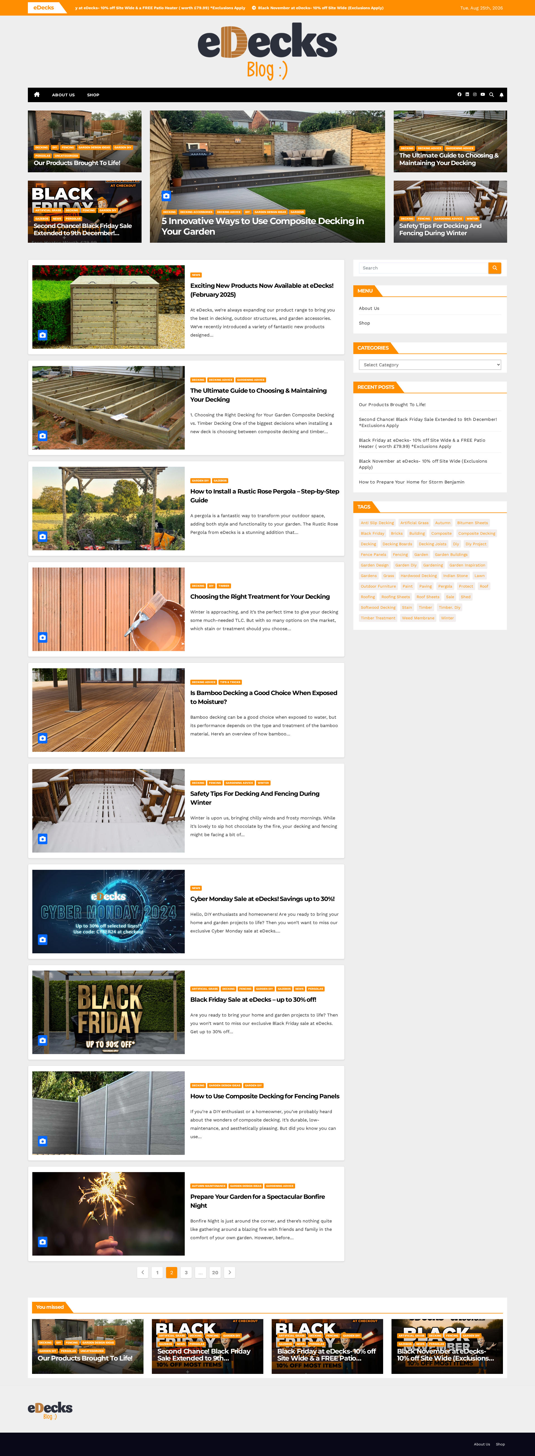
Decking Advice (192, 211)
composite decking (476, 533)
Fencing (68, 147)
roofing (368, 597)
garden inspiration (467, 565)
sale (450, 597)
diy (54, 147)
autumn (443, 522)
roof (484, 586)
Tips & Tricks (230, 682)
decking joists (432, 544)
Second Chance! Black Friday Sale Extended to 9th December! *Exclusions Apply (83, 233)
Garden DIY (123, 147)
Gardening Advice (222, 211)
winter (447, 618)
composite (441, 533)
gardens (369, 575)
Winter (472, 218)
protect (466, 586)
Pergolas (42, 155)
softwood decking (378, 607)
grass (388, 575)
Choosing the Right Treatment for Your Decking (260, 596)
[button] (491, 94)
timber (223, 585)
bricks (397, 533)
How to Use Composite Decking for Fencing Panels (264, 1096)
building (417, 533)
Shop (93, 94)
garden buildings (451, 554)
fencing (400, 554)
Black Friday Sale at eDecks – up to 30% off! (253, 999)
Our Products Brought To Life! (77, 163)
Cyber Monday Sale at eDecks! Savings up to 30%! (262, 899)
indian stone (455, 575)
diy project (476, 544)
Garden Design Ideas (94, 147)
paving (425, 586)
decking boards (397, 544)
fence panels (373, 554)
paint (408, 586)
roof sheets (428, 597)
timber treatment (378, 618)
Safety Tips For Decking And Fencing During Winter (440, 229)
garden (421, 554)
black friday (372, 533)
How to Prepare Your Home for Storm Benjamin (412, 482)
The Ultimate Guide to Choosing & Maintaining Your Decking (260, 226)
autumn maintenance (208, 1185)
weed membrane (418, 618)
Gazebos (41, 218)
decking (41, 147)
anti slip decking (377, 522)
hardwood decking (419, 575)
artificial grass (48, 210)
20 (215, 1272)
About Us (63, 94)
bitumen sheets (472, 522)
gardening (433, 565)
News (57, 218)
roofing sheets (395, 597)
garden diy (406, 565)
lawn (480, 575)
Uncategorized (66, 155)
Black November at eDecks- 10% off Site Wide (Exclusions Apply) (443, 1358)
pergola (445, 586)
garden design (375, 565)
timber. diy (449, 607)
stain (407, 607)
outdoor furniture (378, 586)
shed (466, 597)
